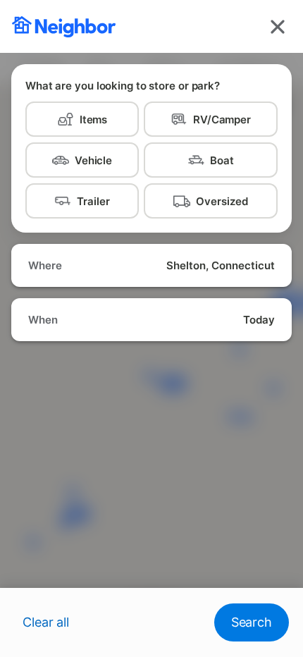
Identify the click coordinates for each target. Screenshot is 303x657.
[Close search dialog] (277, 26)
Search (251, 622)
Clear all (46, 622)
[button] (151, 265)
